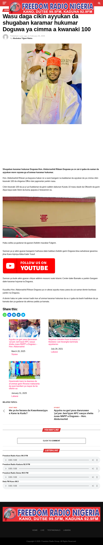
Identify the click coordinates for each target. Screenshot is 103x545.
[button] (5, 315)
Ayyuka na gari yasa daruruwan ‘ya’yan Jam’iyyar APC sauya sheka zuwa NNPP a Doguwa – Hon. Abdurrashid (23, 343)
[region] (51, 147)
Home (35, 530)
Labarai (54, 352)
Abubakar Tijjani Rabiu (22, 38)
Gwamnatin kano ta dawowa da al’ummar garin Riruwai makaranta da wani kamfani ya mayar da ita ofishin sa (24, 385)
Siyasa (14, 354)
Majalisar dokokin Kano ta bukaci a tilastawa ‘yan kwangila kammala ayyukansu (64, 341)
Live (42, 530)
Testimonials (53, 530)
